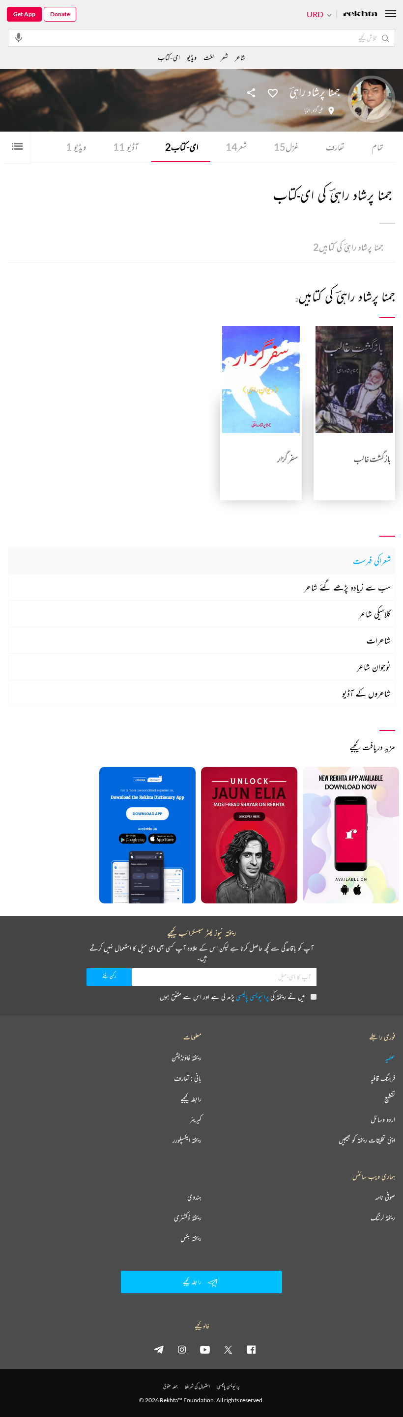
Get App (24, 14)
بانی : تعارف (188, 1078)
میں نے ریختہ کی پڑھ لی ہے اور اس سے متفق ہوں (232, 996)
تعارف (335, 147)
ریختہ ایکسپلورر (187, 1140)
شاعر (240, 57)
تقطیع (389, 1099)
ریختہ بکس (191, 1238)
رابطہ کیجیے (191, 1099)
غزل (286, 147)
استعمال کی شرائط (197, 1386)
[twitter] (228, 1349)
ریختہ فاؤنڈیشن (187, 1058)
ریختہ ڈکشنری (188, 1218)
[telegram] (159, 1349)
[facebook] (251, 1349)
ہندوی (194, 1197)
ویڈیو (76, 147)
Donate (60, 14)
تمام (377, 147)
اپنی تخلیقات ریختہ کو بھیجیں (367, 1140)
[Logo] (360, 14)
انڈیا (307, 110)
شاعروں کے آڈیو (366, 693)
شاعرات (379, 640)
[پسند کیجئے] (273, 92)
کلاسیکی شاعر (375, 614)
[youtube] (205, 1349)
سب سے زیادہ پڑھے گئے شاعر (347, 587)
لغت (208, 57)
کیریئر (196, 1119)
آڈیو (125, 147)
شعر (236, 147)
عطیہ (390, 1058)
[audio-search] (19, 37)
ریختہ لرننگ (383, 1218)
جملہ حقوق (170, 1386)
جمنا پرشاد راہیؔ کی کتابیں (348, 247)
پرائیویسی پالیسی (252, 996)
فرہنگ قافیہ (383, 1078)
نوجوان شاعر (374, 667)
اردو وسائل (383, 1119)
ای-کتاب (182, 147)
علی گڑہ (318, 110)
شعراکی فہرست (372, 561)
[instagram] (182, 1349)
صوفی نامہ (385, 1197)
